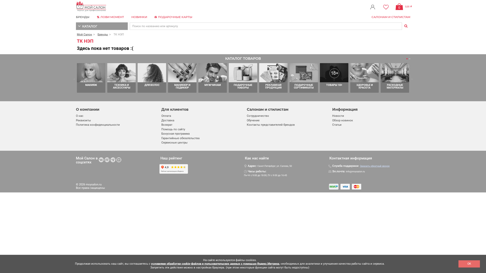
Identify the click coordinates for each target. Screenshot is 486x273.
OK (469, 263)
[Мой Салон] (91, 6)
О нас (79, 116)
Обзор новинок (342, 120)
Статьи (337, 124)
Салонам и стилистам (391, 17)
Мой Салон (84, 34)
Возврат (166, 124)
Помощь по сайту (173, 129)
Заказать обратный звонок (375, 166)
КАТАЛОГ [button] (89, 26)
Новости (338, 116)
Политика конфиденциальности (98, 124)
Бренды (103, 34)
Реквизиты (83, 120)
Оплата (166, 116)
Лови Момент (112, 17)
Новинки (139, 17)
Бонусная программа (175, 133)
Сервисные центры (174, 142)
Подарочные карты (174, 17)
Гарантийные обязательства (180, 138)
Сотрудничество (258, 116)
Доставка (167, 120)
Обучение (253, 120)
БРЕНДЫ (82, 17)
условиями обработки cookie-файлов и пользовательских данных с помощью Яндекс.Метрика (215, 263)
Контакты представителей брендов (271, 124)
